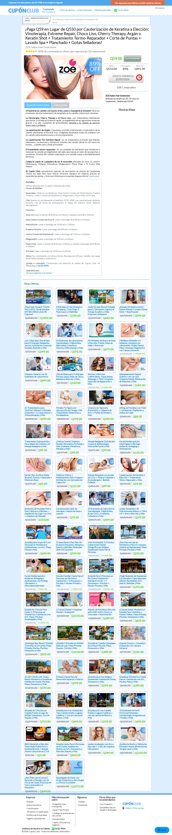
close (111, 436)
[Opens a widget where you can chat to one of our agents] (162, 830)
